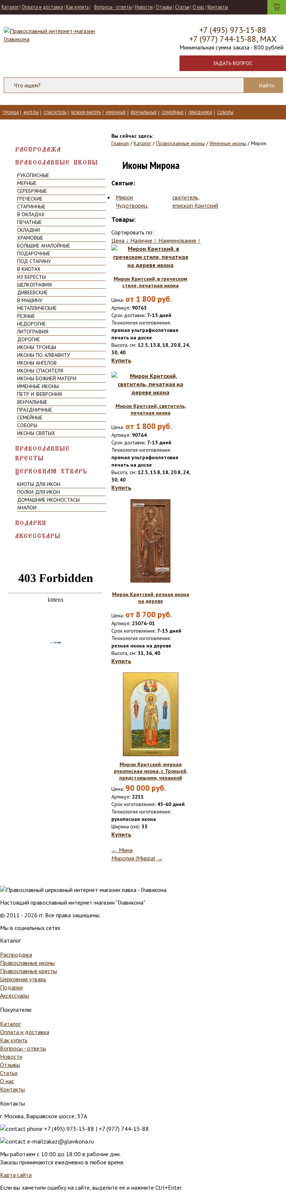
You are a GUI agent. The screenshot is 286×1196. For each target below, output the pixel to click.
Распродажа (38, 149)
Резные (26, 316)
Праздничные (34, 409)
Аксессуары (38, 536)
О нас (198, 6)
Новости (144, 6)
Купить (121, 360)
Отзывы (164, 6)
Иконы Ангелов (37, 362)
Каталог (10, 6)
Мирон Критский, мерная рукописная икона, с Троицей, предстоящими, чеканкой (150, 771)
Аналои (26, 507)
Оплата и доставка (42, 6)
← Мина (122, 850)
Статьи (182, 6)
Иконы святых (36, 433)
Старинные (31, 206)
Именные (116, 112)
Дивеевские (32, 292)
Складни (28, 230)
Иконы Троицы (36, 347)
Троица (11, 112)
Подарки (31, 523)
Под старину (34, 261)
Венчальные (144, 112)
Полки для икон (38, 492)
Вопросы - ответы (113, 6)
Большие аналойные (43, 245)
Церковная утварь (51, 471)
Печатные (29, 222)
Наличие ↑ (144, 240)
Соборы (225, 112)
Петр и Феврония (39, 394)
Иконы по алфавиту (43, 355)
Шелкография (34, 284)
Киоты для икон (38, 484)
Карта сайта (16, 1175)
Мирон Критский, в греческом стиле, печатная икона (150, 282)
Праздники (200, 112)
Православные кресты (42, 453)
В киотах (29, 269)
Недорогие (31, 323)
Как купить (77, 6)
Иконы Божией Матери (46, 378)
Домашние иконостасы (48, 499)
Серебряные (32, 191)
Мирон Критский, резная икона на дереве (150, 597)
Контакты (217, 6)
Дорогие (28, 339)
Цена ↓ (120, 240)
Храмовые (30, 237)
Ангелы (31, 112)
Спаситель (55, 112)
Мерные (26, 183)
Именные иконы (38, 386)
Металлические (37, 308)
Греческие (29, 198)
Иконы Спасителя (40, 370)
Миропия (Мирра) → (137, 858)
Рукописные (33, 175)
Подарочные (33, 253)
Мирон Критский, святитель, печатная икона (150, 409)
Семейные (173, 112)
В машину (29, 300)
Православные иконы (56, 162)
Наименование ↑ (179, 240)
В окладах (31, 214)
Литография (32, 331)
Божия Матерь (86, 112)
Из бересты (31, 277)
